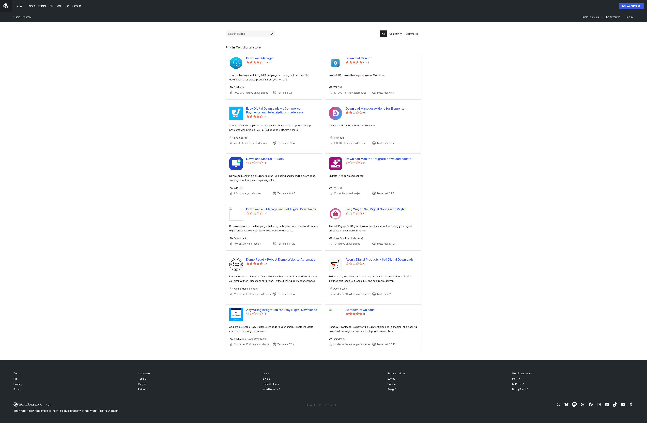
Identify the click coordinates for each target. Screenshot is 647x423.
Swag (392, 389)
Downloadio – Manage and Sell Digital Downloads (281, 209)
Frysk (48, 405)
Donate (393, 384)
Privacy (17, 389)
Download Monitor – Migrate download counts (378, 159)
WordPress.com (522, 373)
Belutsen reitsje (396, 373)
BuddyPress (520, 389)
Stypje (266, 378)
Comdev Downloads (360, 310)
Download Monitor (359, 58)
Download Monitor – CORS (265, 159)
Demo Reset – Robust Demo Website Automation (281, 259)
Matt (516, 378)
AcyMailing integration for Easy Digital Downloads (281, 310)
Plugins (142, 384)
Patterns (143, 389)
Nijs (15, 378)
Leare (266, 373)
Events (391, 378)
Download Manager (260, 58)
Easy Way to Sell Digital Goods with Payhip (376, 209)
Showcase (144, 373)
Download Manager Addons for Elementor (376, 108)
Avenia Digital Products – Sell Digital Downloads (380, 259)
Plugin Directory (22, 16)
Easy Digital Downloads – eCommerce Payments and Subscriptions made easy (275, 110)
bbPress (518, 384)
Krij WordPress (631, 5)
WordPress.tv (272, 389)
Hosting (17, 384)
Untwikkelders (271, 384)
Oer (15, 373)
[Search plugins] (271, 33)
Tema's (142, 378)
